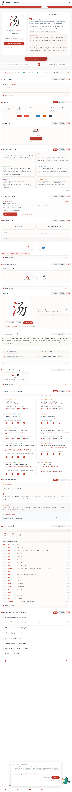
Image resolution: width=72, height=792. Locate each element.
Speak (20, 408)
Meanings (18, 72)
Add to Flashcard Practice (15, 43)
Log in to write (29, 322)
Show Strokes (11, 322)
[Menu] (69, 2)
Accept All (55, 777)
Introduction (9, 72)
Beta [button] (21, 2)
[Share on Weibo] (17, 47)
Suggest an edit (63, 14)
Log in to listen (36, 138)
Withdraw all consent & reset (54, 780)
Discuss (26, 408)
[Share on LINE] (19, 47)
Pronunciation (51, 72)
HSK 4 (38, 14)
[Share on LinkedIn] (11, 47)
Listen (8, 408)
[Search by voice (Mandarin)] (45, 64)
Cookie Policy (38, 783)
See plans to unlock (11, 214)
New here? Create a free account (25, 214)
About (25, 72)
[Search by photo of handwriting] (42, 64)
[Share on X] (6, 47)
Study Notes (41, 72)
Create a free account (38, 141)
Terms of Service (45, 783)
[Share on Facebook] (9, 47)
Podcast (32, 72)
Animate (20, 322)
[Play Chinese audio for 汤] (22, 15)
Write (14, 408)
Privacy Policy (33, 783)
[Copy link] (22, 47)
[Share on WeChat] (14, 47)
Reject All (46, 777)
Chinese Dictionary (32, 14)
